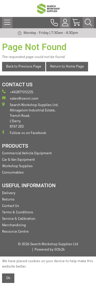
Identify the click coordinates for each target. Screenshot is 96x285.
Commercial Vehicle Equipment (27, 153)
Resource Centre (15, 231)
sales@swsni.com (24, 98)
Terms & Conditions (17, 212)
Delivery (8, 193)
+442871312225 (21, 92)
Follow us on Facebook (28, 133)
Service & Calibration (18, 219)
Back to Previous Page (23, 66)
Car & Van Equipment (18, 160)
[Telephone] (54, 22)
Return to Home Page (67, 66)
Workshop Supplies (17, 166)
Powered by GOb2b (50, 249)
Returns (8, 199)
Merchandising (14, 225)
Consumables (13, 172)
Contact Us (10, 206)
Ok (8, 278)
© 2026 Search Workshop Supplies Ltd (48, 244)
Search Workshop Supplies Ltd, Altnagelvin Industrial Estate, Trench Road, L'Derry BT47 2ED (34, 115)
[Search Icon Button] (88, 22)
